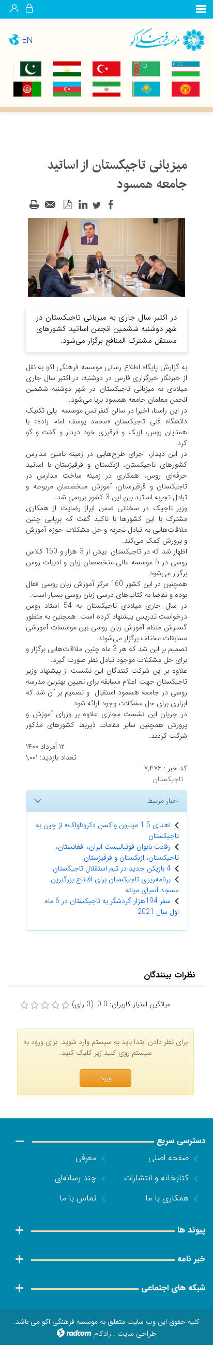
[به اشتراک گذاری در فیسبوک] (110, 205)
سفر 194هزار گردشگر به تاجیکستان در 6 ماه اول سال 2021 (111, 906)
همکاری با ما (167, 1198)
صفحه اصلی (168, 1157)
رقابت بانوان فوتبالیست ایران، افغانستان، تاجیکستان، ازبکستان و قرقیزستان (117, 852)
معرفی (85, 1157)
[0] (24, 1005)
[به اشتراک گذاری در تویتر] (96, 205)
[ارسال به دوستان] (50, 205)
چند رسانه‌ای (75, 1178)
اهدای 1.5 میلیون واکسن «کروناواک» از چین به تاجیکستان (107, 830)
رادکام (102, 1333)
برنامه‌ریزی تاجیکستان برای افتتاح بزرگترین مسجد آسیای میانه (115, 885)
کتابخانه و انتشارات (156, 1178)
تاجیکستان (168, 779)
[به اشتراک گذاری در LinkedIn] (82, 205)
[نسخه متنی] (34, 205)
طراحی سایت (136, 1333)
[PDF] (67, 205)
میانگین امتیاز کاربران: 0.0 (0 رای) (121, 1004)
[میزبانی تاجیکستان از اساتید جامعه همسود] (106, 256)
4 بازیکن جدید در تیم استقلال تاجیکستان (112, 868)
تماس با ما (77, 1198)
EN (27, 40)
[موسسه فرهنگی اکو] (159, 39)
